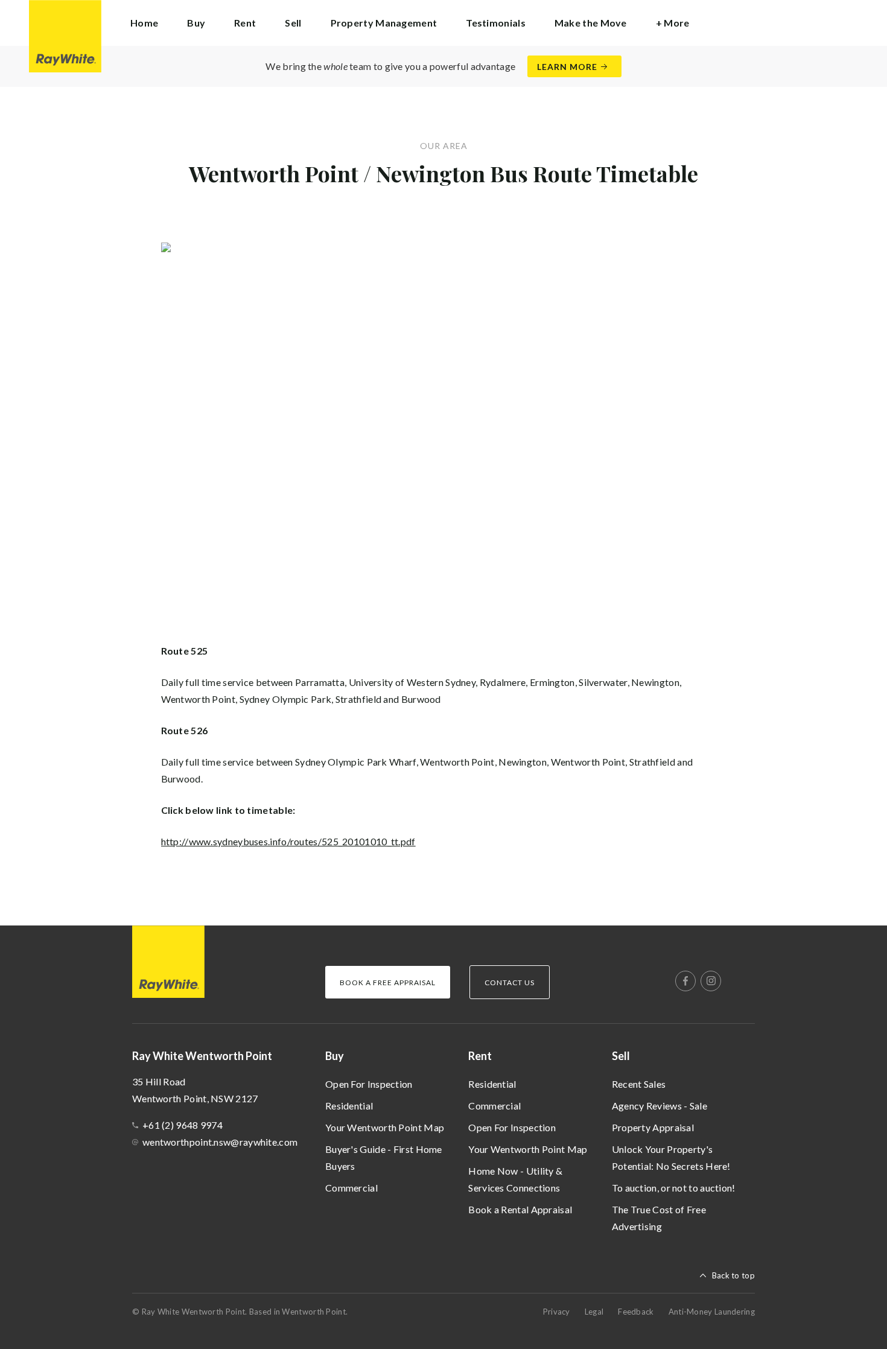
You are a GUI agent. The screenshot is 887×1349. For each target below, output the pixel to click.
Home (144, 22)
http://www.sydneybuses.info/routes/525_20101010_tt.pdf (288, 841)
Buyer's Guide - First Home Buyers (383, 1157)
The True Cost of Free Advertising (659, 1218)
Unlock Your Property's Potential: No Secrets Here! (671, 1157)
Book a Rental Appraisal (520, 1209)
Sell (621, 1055)
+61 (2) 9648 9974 (182, 1125)
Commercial (351, 1187)
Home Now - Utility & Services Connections (515, 1179)
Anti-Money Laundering (712, 1311)
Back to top (733, 1275)
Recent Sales (639, 1084)
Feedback (635, 1311)
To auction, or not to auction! (674, 1187)
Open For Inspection (369, 1084)
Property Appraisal (653, 1127)
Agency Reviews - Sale (659, 1105)
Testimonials (496, 22)
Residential (349, 1105)
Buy (334, 1055)
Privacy (556, 1311)
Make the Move (591, 22)
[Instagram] (711, 981)
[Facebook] (685, 981)
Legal (594, 1311)
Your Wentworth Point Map (384, 1127)
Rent (480, 1055)
